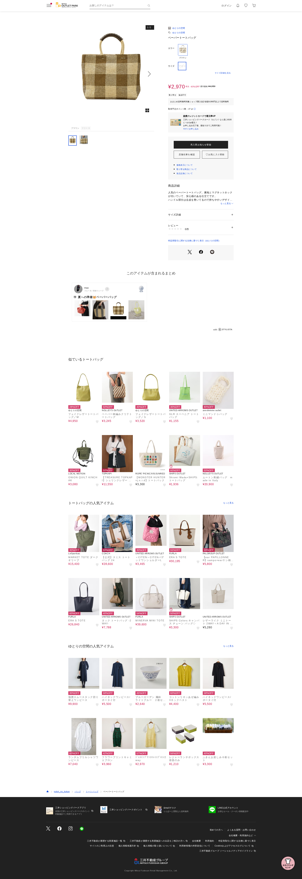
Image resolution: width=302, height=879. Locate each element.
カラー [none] (171, 48)
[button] (111, 73)
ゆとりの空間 (178, 28)
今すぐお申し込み (191, 129)
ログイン (226, 5)
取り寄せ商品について (187, 169)
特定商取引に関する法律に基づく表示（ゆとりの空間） (194, 240)
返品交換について (185, 173)
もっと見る (225, 203)
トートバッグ (92, 791)
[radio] (183, 51)
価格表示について (185, 165)
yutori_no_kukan (62, 791)
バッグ (78, 791)
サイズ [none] (171, 66)
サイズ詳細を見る (223, 73)
